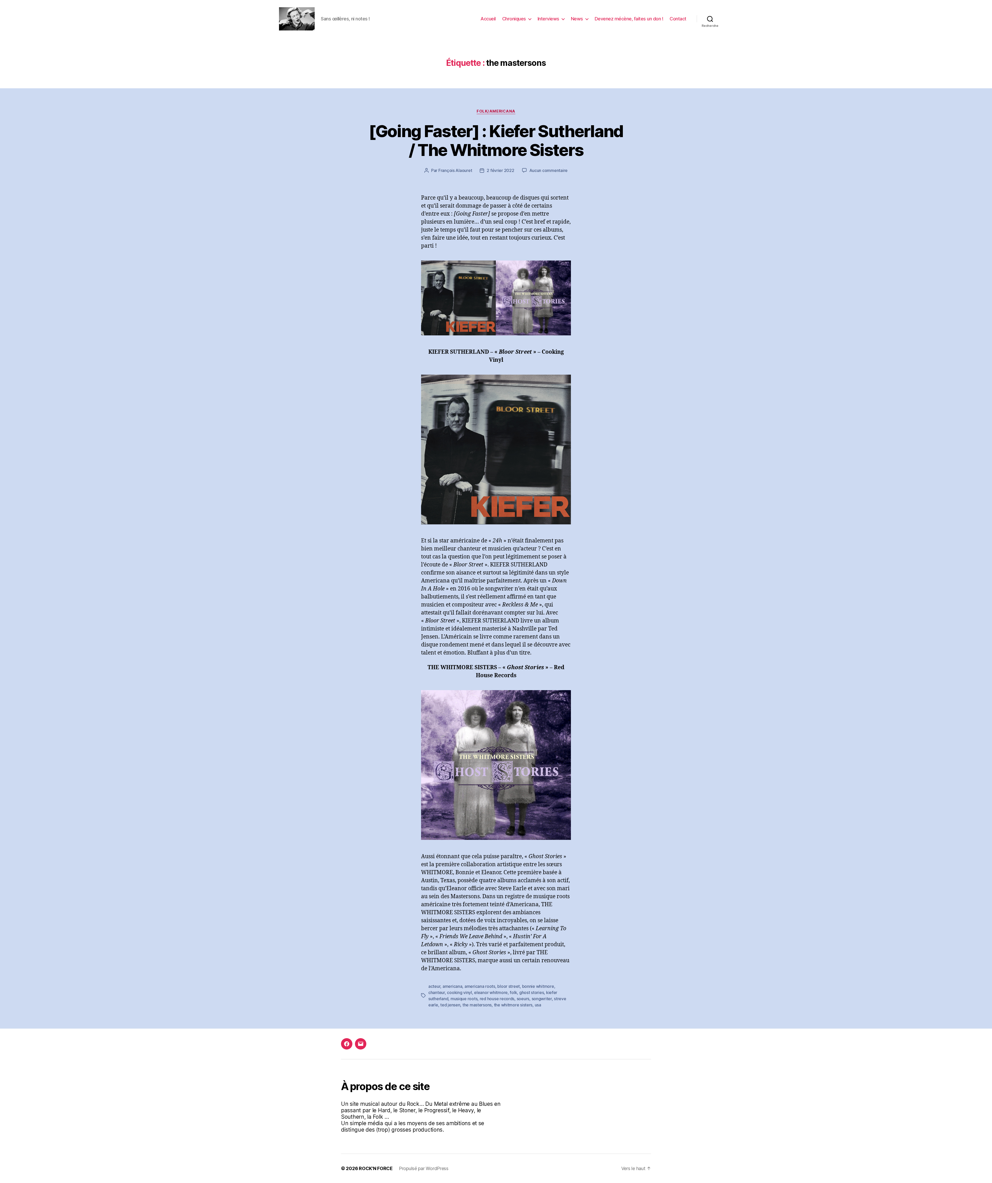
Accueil (488, 18)
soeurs (523, 998)
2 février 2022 (500, 170)
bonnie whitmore (538, 986)
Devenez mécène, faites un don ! (629, 18)
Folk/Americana (496, 111)
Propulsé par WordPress (423, 1168)
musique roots (464, 998)
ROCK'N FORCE (376, 1168)
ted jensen (450, 1004)
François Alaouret (455, 170)
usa (538, 1004)
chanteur (436, 992)
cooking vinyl (459, 992)
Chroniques (514, 18)
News (577, 18)
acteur (434, 986)
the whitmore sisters (513, 1004)
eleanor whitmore (491, 992)
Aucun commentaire (548, 170)
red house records (497, 998)
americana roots (479, 986)
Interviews (548, 18)
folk (513, 992)
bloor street (508, 986)
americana (452, 986)
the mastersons (477, 1004)
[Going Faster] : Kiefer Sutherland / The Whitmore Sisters (496, 140)
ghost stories (531, 992)
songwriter (542, 998)
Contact (678, 18)
